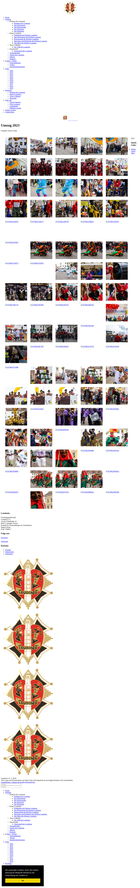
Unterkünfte (14, 106)
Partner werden (10, 110)
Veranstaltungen (15, 63)
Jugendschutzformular (17, 67)
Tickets (12, 65)
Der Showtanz (19, 29)
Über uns (8, 100)
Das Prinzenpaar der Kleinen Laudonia (27, 37)
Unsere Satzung (15, 102)
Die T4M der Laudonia (22, 47)
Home (7, 17)
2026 (11, 71)
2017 (11, 84)
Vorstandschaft (15, 53)
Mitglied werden (15, 108)
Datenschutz (9, 552)
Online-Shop (9, 112)
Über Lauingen (15, 104)
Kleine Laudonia (15, 94)
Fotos (7, 69)
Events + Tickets (11, 61)
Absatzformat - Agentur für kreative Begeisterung (18, 782)
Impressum (9, 554)
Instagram (4, 541)
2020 (11, 79)
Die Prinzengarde (20, 27)
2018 (11, 82)
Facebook (4, 538)
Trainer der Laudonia (17, 55)
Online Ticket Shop (133, 151)
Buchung (8, 90)
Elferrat (12, 57)
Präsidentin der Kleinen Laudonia (25, 35)
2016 (11, 86)
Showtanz (13, 98)
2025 (11, 73)
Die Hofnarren (19, 31)
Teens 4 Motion (15, 96)
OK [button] (23, 880)
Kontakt (8, 550)
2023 (11, 77)
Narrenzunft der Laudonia (23, 51)
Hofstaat (8, 19)
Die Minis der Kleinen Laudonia (25, 43)
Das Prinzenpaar (19, 25)
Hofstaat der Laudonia (17, 92)
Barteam (12, 59)
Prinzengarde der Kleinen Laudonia (26, 39)
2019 (11, 80)
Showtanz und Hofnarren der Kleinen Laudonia (30, 41)
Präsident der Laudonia (22, 23)
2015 (11, 88)
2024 (11, 75)
